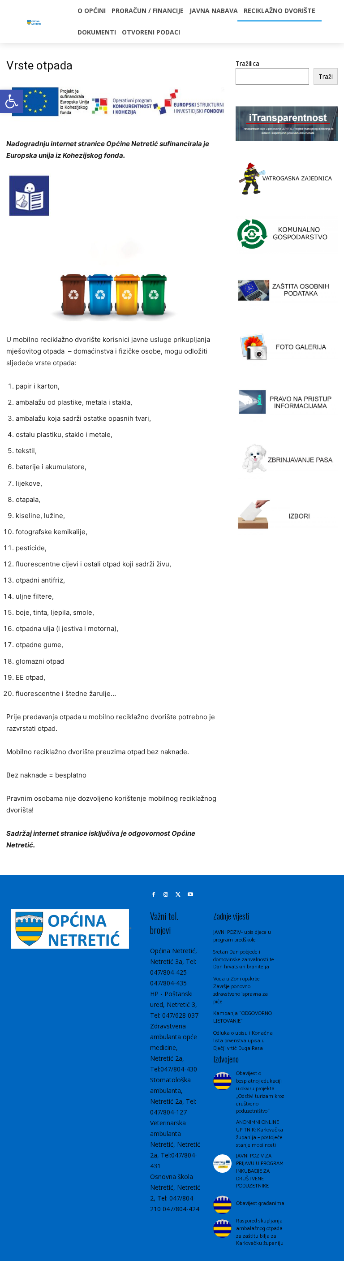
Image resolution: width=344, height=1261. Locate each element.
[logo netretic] (34, 23)
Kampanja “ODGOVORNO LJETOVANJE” (242, 1017)
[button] (11, 101)
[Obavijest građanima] (222, 1205)
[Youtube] (191, 894)
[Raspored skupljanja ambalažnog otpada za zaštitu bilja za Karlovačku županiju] (222, 1228)
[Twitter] (178, 894)
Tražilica (247, 63)
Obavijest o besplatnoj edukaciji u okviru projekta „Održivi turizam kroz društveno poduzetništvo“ (260, 1092)
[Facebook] (154, 894)
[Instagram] (166, 894)
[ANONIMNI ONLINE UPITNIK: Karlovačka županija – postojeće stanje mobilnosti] (222, 1130)
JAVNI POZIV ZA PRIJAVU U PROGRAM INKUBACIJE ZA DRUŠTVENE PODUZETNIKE (260, 1171)
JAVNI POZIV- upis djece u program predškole (242, 936)
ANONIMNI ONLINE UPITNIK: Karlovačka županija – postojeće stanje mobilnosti (259, 1133)
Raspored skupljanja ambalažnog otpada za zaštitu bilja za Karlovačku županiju (260, 1232)
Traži (325, 76)
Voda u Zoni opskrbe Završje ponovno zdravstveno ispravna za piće (240, 990)
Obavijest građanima (260, 1203)
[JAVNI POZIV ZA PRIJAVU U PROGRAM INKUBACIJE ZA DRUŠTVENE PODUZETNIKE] (222, 1163)
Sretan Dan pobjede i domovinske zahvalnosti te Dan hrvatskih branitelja (243, 960)
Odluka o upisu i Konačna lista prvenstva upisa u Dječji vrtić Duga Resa (243, 1041)
